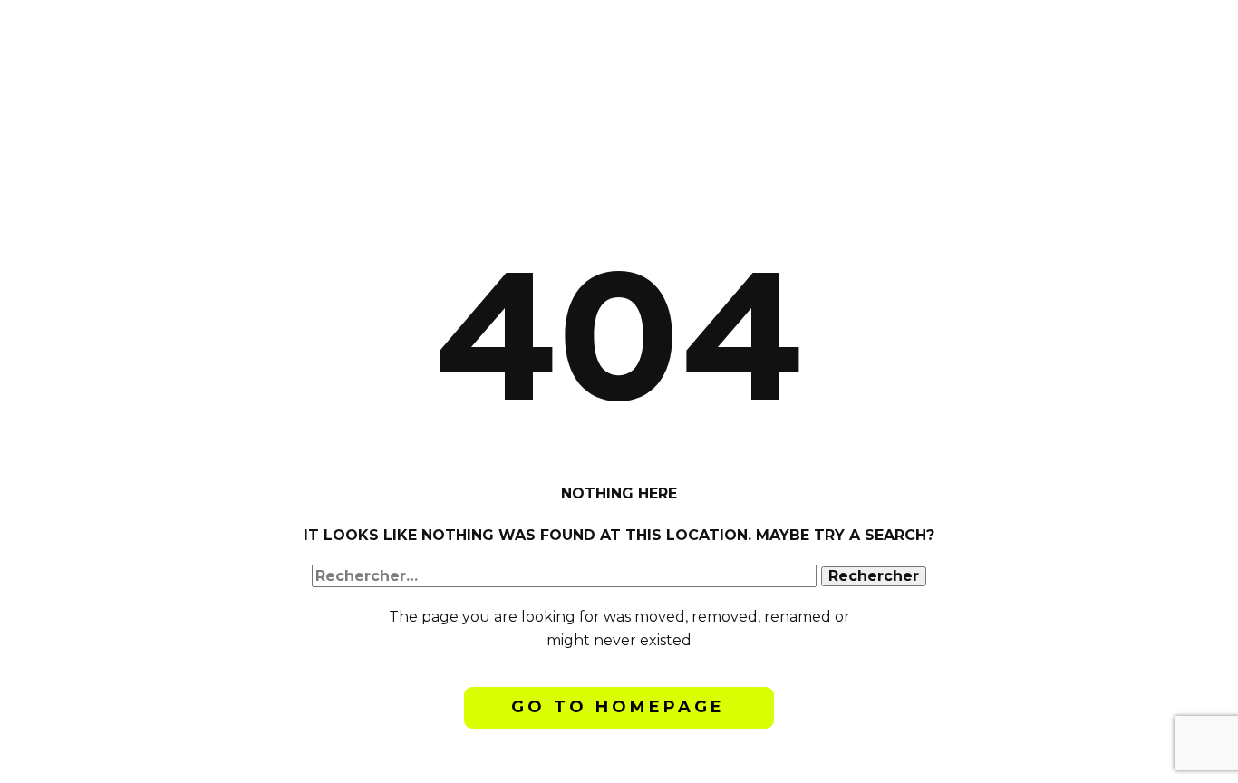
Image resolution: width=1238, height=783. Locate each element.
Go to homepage (618, 707)
